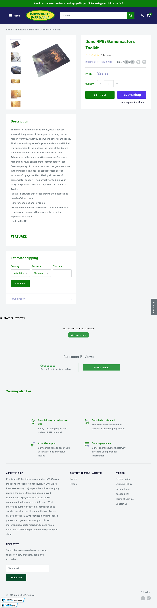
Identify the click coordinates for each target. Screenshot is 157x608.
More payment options (132, 102)
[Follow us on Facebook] (143, 598)
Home (9, 29)
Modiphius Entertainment (99, 62)
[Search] (130, 15)
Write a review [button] (101, 367)
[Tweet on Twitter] (138, 61)
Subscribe (16, 577)
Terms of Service (125, 498)
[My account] (142, 15)
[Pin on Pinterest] (132, 61)
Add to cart (100, 94)
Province (36, 266)
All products (20, 29)
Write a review (78, 334)
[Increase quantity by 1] (117, 83)
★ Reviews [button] (154, 307)
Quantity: (90, 83)
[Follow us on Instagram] (149, 598)
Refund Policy (17, 298)
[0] (148, 15)
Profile (73, 483)
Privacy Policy (123, 478)
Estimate (20, 283)
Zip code (57, 266)
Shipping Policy (124, 483)
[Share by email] (144, 61)
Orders (73, 478)
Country (15, 266)
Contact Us (121, 503)
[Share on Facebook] (126, 61)
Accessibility (122, 493)
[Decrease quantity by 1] (100, 83)
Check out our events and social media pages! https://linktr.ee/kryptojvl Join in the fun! (78, 3)
